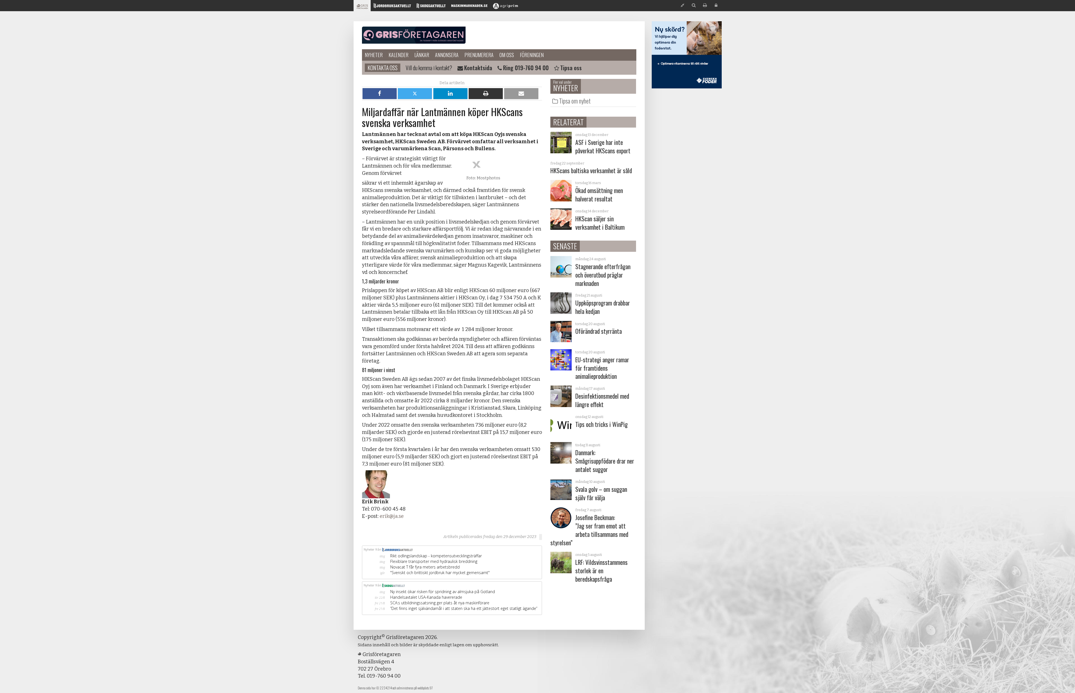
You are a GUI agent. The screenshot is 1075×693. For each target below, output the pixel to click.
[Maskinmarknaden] (469, 7)
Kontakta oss (383, 68)
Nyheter (374, 54)
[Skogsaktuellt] (431, 7)
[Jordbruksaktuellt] (392, 7)
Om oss (506, 54)
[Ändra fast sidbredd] (682, 5)
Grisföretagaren (414, 35)
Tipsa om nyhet (575, 100)
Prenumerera (479, 54)
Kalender (398, 54)
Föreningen (532, 54)
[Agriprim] (505, 7)
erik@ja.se (392, 516)
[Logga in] (716, 5)
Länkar (421, 54)
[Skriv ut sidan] (705, 5)
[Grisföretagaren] (362, 7)
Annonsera (447, 54)
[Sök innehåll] (693, 5)
